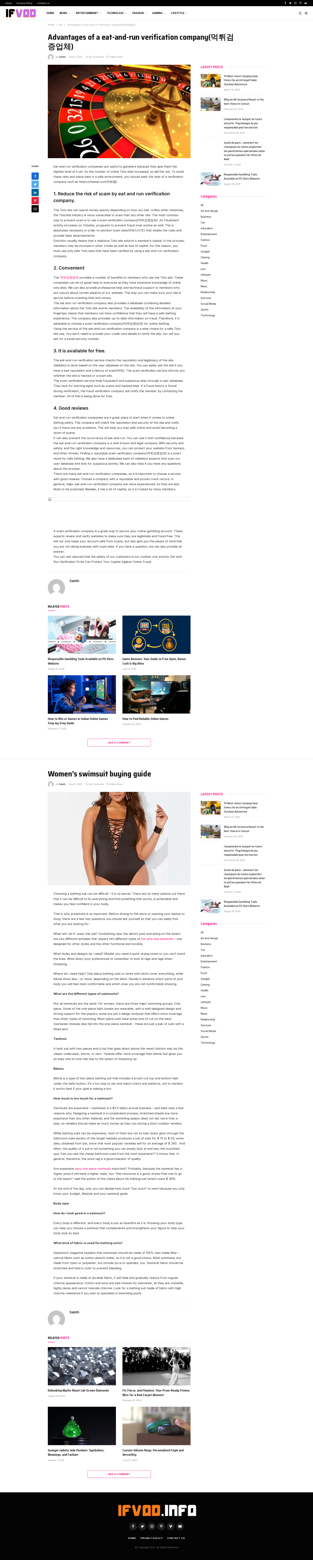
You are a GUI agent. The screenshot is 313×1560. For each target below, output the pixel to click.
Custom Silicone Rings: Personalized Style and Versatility (153, 1452)
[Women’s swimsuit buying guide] (119, 838)
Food (204, 245)
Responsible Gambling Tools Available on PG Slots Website (81, 661)
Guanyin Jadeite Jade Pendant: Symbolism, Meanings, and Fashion (76, 1452)
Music (204, 280)
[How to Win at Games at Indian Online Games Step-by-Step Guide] (82, 694)
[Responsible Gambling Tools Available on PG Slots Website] (82, 635)
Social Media (208, 303)
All (202, 205)
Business (206, 216)
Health (204, 263)
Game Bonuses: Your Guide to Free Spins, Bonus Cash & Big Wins (154, 661)
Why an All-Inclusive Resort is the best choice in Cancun (244, 102)
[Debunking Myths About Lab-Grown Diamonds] (82, 1366)
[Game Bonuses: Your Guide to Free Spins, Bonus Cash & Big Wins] (156, 635)
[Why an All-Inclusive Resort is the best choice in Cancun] (211, 104)
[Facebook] (35, 176)
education (207, 228)
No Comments (96, 57)
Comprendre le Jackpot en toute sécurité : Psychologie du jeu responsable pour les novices (243, 123)
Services (206, 297)
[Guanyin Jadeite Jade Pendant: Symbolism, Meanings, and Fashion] (82, 1426)
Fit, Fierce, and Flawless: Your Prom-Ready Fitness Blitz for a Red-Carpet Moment (156, 1392)
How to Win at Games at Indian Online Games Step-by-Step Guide (78, 721)
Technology (115, 13)
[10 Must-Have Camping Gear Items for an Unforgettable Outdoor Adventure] (211, 81)
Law (203, 268)
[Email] (35, 208)
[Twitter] (35, 184)
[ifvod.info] (21, 13)
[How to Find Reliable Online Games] (156, 694)
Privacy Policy (24, 3)
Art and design (209, 210)
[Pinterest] (35, 200)
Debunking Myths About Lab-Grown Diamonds (78, 1390)
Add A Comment (119, 742)
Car (203, 222)
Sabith (62, 57)
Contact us (43, 3)
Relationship (208, 292)
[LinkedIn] (35, 192)
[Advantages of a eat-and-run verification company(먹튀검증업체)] (119, 111)
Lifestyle (177, 13)
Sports (204, 309)
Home (8, 3)
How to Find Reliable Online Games (145, 719)
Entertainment (87, 13)
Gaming (157, 13)
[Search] (306, 13)
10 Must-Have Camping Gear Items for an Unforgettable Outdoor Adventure (241, 80)
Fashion (138, 13)
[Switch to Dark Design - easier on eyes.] (300, 13)
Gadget (205, 251)
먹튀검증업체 (69, 277)
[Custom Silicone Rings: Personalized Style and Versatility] (156, 1426)
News (63, 13)
